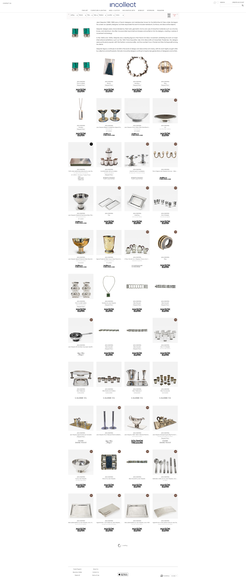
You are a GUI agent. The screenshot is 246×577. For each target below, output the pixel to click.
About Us (95, 569)
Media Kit (77, 575)
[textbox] (230, 5)
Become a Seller (77, 572)
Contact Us (7, 3)
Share (79, 77)
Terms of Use (95, 575)
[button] (215, 2)
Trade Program (77, 569)
